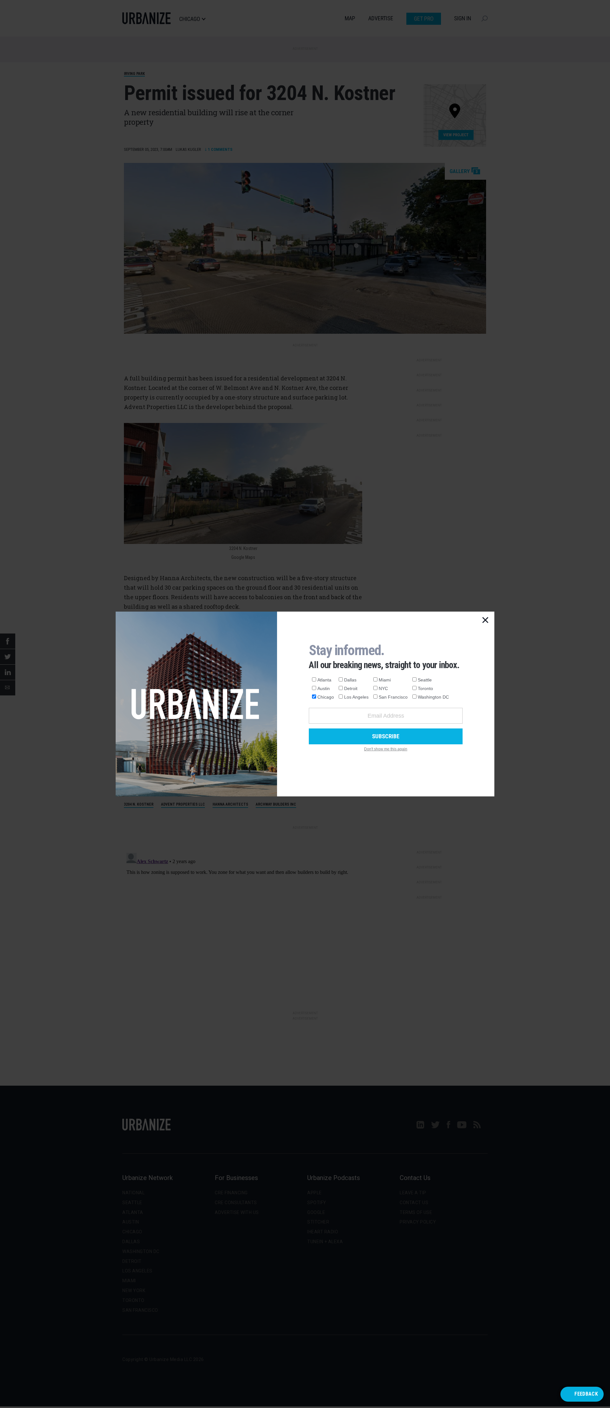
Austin (323, 688)
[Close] (485, 620)
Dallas (350, 679)
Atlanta (324, 679)
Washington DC (433, 697)
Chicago (325, 697)
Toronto (425, 688)
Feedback (586, 1394)
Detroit (350, 688)
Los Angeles (356, 697)
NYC (383, 688)
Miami (385, 679)
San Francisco (393, 697)
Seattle (425, 679)
